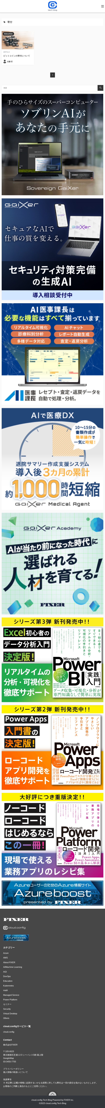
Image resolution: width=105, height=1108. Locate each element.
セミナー (7, 1004)
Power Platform (10, 1000)
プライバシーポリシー (13, 1069)
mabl (5, 990)
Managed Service (11, 995)
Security (7, 1009)
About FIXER (9, 962)
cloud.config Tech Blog (56, 1103)
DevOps (7, 976)
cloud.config (8, 1032)
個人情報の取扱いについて (15, 1072)
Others (6, 1018)
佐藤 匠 (10, 62)
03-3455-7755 (9, 1062)
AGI (5, 972)
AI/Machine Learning (12, 967)
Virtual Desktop (10, 1014)
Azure (6, 953)
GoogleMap (8, 1058)
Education (8, 34)
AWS (5, 958)
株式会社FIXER (10, 1045)
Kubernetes (8, 986)
